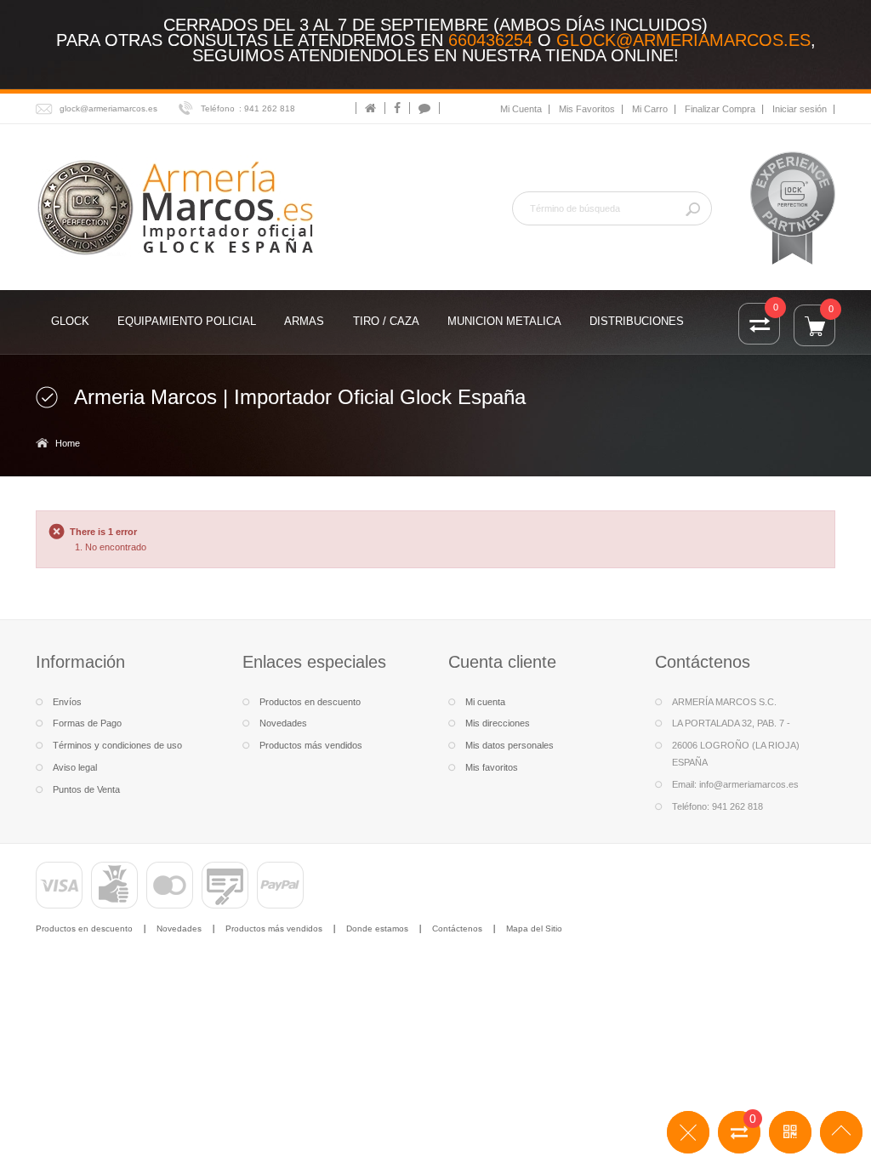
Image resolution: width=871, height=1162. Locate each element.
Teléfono (218, 108)
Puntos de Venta (86, 789)
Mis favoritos (491, 767)
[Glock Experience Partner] (792, 207)
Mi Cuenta (521, 109)
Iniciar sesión (799, 109)
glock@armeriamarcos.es (683, 40)
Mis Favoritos (587, 109)
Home (67, 443)
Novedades (283, 723)
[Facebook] (397, 108)
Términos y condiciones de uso (117, 745)
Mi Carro (650, 109)
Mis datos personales (509, 745)
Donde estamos (377, 928)
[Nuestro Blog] (424, 108)
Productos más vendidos (310, 745)
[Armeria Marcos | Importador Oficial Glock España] (178, 206)
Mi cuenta (485, 702)
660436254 (490, 40)
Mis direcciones (497, 723)
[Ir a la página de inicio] (370, 108)
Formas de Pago (87, 723)
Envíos (67, 702)
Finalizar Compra (720, 109)
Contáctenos (457, 928)
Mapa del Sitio (534, 928)
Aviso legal (75, 767)
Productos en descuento (310, 702)
